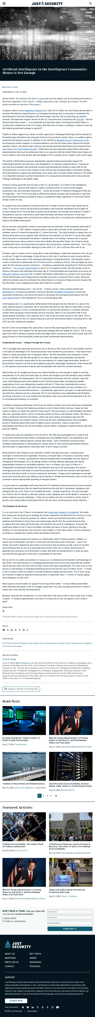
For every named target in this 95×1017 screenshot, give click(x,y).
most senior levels (10, 298)
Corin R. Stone (11, 87)
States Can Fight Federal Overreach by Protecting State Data (67, 891)
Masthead (10, 958)
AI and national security (27, 149)
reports (10, 149)
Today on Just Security (15, 921)
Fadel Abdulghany (68, 853)
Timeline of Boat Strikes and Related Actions (23, 784)
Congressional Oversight (55, 643)
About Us (10, 954)
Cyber (67, 643)
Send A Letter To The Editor (23, 689)
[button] (90, 3)
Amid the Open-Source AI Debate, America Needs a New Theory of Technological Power (70, 785)
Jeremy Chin (20, 788)
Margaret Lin (31, 788)
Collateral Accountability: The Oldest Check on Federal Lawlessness (22, 845)
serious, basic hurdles (27, 268)
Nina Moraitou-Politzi (83, 747)
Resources (35, 962)
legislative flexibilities (64, 292)
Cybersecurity (76, 643)
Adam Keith (66, 747)
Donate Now (16, 1001)
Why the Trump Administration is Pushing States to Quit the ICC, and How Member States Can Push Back (68, 740)
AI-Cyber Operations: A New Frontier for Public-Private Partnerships (21, 739)
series (42, 98)
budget (35, 643)
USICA (80, 119)
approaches (7, 292)
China (41, 643)
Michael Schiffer (68, 790)
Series (33, 958)
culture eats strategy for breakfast (63, 512)
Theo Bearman (21, 744)
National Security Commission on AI (73, 140)
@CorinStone (22, 663)
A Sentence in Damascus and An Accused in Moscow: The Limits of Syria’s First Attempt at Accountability (70, 846)
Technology (17, 646)
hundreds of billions (33, 110)
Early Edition (10, 918)
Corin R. (9, 659)
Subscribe (68, 929)
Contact (9, 966)
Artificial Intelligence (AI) (22, 643)
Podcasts (35, 966)
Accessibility (32, 1011)
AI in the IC (6, 643)
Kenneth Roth (85, 853)
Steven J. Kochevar (69, 896)
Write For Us (12, 962)
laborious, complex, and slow (15, 274)
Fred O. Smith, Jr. (21, 851)
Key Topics (35, 954)
